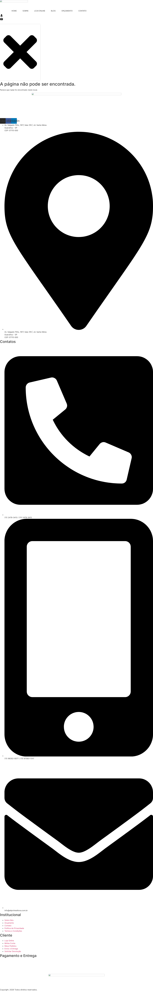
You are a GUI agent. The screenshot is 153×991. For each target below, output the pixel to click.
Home (14, 11)
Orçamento (67, 11)
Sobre (25, 11)
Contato (82, 11)
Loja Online (39, 11)
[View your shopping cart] (1, 20)
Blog (53, 11)
